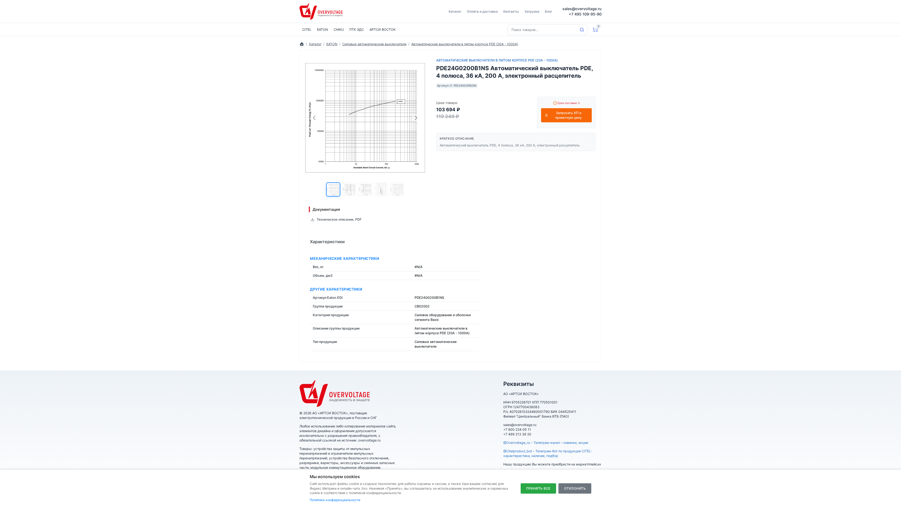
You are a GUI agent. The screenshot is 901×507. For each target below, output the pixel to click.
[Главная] (301, 44)
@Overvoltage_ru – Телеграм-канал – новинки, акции (545, 443)
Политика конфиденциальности (335, 500)
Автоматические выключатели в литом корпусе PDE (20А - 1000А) (497, 60)
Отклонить (575, 488)
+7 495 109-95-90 (585, 14)
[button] (333, 189)
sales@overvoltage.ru (582, 8)
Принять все (538, 488)
